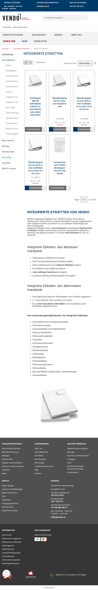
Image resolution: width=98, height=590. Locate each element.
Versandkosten (8, 556)
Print (69, 462)
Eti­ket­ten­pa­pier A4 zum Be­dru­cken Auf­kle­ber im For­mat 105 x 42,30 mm (84, 104)
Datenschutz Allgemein (12, 538)
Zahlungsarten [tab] (42, 530)
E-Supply (71, 459)
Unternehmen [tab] (41, 444)
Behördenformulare (10, 452)
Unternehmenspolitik (11, 560)
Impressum (7, 535)
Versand (60, 124)
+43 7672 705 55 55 (76, 6)
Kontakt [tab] (55, 481)
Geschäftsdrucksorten (21, 49)
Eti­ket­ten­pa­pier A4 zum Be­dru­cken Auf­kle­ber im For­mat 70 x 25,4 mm (35, 168)
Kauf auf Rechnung (43, 535)
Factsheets (6, 500)
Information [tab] (8, 530)
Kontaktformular (58, 489)
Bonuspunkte (7, 507)
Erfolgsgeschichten (10, 503)
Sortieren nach (70, 63)
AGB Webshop (8, 549)
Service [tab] (5, 481)
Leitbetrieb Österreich (44, 466)
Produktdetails (33, 129)
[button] (44, 129)
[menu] (49, 38)
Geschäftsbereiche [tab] (76, 444)
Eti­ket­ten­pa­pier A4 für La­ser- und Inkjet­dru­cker (59, 102)
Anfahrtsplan (40, 459)
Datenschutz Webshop (11, 542)
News (4, 473)
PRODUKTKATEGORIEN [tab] (12, 444)
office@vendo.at (43, 6)
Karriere (38, 473)
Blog (36, 470)
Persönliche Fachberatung (62, 485)
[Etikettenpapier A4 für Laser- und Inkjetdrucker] (59, 81)
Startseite (5, 49)
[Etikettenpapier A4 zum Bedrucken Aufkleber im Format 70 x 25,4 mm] (35, 145)
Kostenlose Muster (10, 510)
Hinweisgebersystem (11, 563)
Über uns (38, 448)
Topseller (6, 470)
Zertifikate (39, 455)
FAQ (3, 496)
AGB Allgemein (8, 545)
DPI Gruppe (39, 462)
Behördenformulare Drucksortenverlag (75, 467)
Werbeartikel (7, 459)
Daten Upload (8, 485)
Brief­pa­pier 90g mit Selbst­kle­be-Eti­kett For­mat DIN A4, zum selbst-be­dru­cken (35, 106)
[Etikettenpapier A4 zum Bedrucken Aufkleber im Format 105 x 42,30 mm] (84, 81)
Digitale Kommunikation (12, 462)
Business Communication (13, 466)
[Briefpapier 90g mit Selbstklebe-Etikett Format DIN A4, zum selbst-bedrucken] (35, 81)
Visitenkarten (72, 472)
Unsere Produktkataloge (12, 489)
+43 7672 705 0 (57, 495)
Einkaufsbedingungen (11, 552)
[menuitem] (14, 35)
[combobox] (65, 18)
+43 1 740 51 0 (57, 501)
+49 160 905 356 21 (59, 507)
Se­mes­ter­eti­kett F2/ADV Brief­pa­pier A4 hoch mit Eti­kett (60, 168)
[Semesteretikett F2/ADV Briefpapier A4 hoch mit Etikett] (59, 145)
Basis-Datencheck (9, 492)
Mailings (5, 455)
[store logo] (16, 17)
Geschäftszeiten (41, 452)
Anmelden (7, 27)
